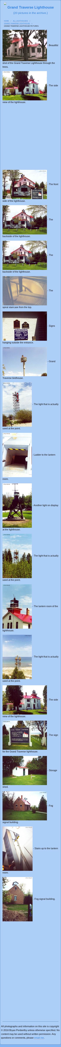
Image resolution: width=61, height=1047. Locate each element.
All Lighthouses (20, 21)
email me (39, 1038)
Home (6, 21)
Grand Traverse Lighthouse (17, 23)
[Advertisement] (30, 137)
